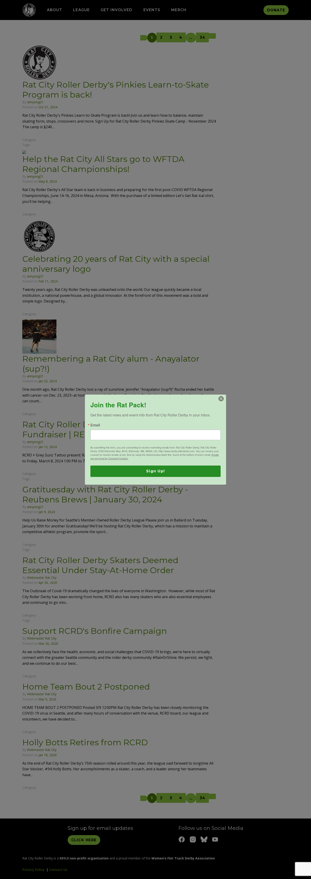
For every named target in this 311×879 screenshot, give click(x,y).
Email (95, 425)
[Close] (221, 398)
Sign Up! (155, 471)
